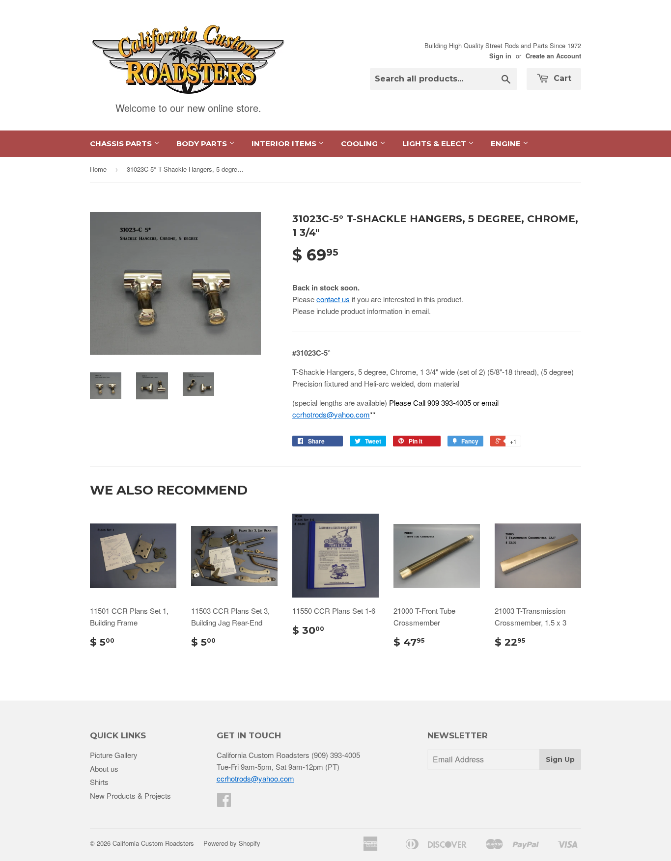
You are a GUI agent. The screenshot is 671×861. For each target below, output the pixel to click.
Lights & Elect (435, 143)
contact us (333, 299)
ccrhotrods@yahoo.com (331, 414)
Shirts (99, 782)
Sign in (500, 56)
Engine (507, 143)
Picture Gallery (114, 755)
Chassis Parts (122, 143)
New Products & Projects (130, 795)
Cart (561, 78)
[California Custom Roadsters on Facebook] (224, 802)
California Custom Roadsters (153, 843)
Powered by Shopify (231, 843)
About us (104, 768)
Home (98, 169)
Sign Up (560, 759)
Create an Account (553, 56)
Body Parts (202, 143)
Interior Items (285, 143)
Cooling (360, 143)
